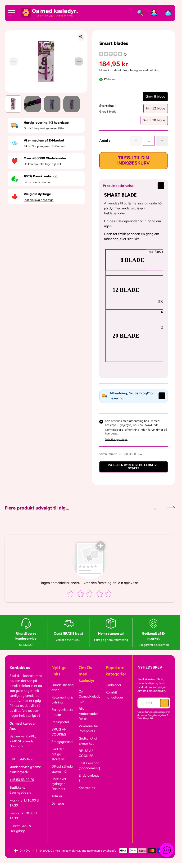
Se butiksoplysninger (116, 439)
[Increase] (162, 141)
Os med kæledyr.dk (62, 850)
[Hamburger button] (12, 13)
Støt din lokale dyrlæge (39, 200)
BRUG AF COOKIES (58, 731)
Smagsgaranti (62, 742)
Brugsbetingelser (157, 715)
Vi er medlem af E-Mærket (44, 140)
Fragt (126, 70)
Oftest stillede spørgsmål (62, 768)
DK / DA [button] (24, 850)
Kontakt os (87, 788)
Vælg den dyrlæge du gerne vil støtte (133, 466)
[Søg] (140, 12)
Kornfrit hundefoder (114, 694)
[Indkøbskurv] (166, 12)
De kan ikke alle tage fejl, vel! (43, 164)
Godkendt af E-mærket (88, 740)
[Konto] (154, 12)
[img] (110, 54)
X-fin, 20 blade (154, 121)
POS (78, 850)
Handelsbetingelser (62, 687)
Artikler (56, 796)
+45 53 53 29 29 (21, 780)
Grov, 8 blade (155, 97)
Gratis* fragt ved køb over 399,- (44, 128)
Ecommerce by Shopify (101, 850)
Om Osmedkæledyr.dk (89, 696)
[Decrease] (136, 141)
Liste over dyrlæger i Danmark (58, 784)
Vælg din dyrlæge (37, 194)
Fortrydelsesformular (62, 712)
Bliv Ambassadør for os (88, 714)
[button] (79, 61)
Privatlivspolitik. (145, 718)
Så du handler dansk (37, 182)
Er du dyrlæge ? (89, 778)
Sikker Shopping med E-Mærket (44, 146)
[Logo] (49, 13)
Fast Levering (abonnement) (89, 765)
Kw (140, 454)
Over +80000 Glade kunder (45, 158)
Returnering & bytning (62, 699)
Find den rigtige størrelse (58, 754)
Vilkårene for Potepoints (88, 728)
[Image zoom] (81, 37)
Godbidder (113, 685)
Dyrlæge (57, 803)
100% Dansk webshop (40, 176)
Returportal (60, 722)
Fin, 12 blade (155, 109)
